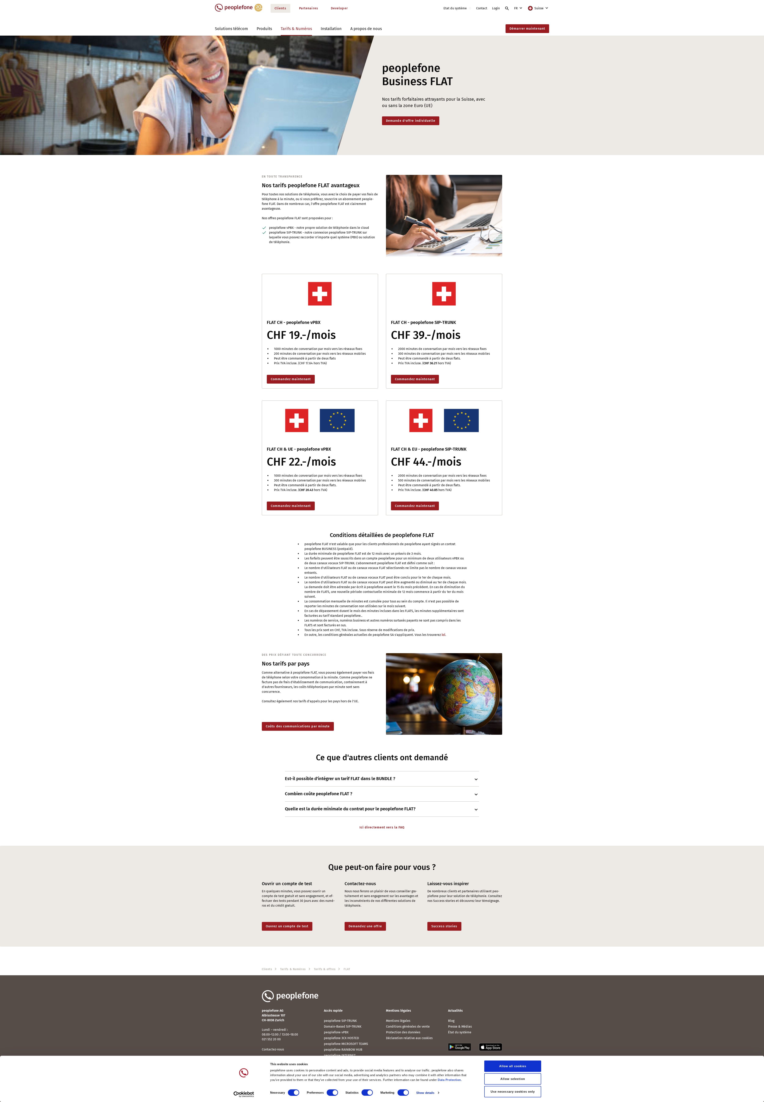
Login (496, 8)
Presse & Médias (460, 1026)
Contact (481, 8)
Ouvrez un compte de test (287, 926)
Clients (280, 8)
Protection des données (403, 1032)
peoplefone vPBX (336, 1032)
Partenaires (308, 8)
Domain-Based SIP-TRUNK (342, 1026)
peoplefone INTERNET (340, 1055)
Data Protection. (450, 1080)
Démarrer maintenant (527, 28)
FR (516, 8)
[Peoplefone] (238, 11)
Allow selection (512, 1079)
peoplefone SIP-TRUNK (340, 1021)
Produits (264, 28)
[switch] (332, 1092)
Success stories (444, 926)
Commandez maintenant (291, 379)
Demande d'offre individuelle (410, 121)
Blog (451, 1021)
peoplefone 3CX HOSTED (341, 1038)
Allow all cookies (512, 1066)
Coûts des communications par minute (298, 726)
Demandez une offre (365, 926)
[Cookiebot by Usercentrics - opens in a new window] (243, 1094)
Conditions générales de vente (408, 1026)
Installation (331, 28)
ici (443, 635)
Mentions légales (398, 1021)
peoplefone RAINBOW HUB (343, 1049)
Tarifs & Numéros (296, 28)
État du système (459, 1032)
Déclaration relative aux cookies (409, 1038)
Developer (339, 8)
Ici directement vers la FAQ (382, 827)
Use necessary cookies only (513, 1091)
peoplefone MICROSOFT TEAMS (346, 1044)
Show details (425, 1092)
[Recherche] (507, 8)
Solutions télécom (231, 28)
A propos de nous (366, 28)
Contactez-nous (273, 1049)
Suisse (539, 8)
